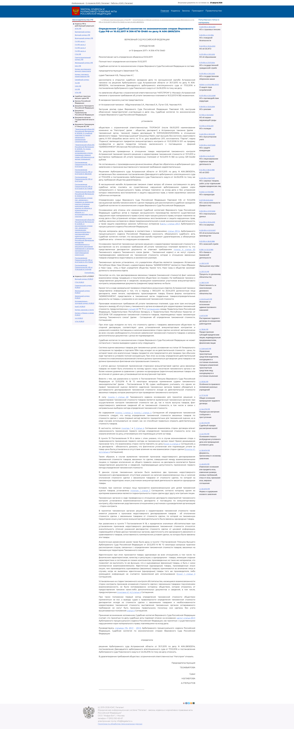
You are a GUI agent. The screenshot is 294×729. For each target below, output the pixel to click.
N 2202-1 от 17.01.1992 (206, 192)
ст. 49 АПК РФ (204, 464)
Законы (186, 11)
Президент (198, 11)
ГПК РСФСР (79, 282)
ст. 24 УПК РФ (204, 434)
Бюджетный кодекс (82, 32)
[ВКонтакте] (186, 702)
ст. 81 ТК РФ (203, 315)
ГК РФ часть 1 (80, 41)
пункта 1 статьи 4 (143, 413)
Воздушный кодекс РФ (84, 38)
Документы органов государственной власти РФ (84, 119)
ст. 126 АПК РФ (204, 450)
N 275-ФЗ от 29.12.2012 (207, 73)
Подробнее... (90, 273)
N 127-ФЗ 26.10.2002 (206, 200)
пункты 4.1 (190, 449)
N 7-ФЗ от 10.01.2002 (206, 115)
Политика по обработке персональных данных (120, 724)
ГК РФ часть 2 (80, 44)
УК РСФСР (79, 318)
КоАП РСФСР (80, 306)
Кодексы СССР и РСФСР (84, 276)
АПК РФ (78, 28)
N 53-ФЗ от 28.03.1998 (207, 241)
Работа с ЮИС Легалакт (122, 3)
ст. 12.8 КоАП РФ (205, 348)
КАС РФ (78, 66)
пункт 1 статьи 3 (186, 574)
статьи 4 (131, 611)
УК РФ (77, 89)
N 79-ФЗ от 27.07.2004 (207, 62)
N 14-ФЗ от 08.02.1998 (207, 170)
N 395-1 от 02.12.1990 (206, 249)
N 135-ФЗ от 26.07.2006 (207, 145)
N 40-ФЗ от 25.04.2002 (207, 46)
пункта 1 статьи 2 (124, 413)
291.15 (138, 628)
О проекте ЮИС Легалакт (98, 3)
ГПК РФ (78, 54)
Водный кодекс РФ (82, 35)
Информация (78, 3)
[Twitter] (189, 702)
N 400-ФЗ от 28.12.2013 (207, 27)
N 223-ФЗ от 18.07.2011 (207, 178)
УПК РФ (78, 92)
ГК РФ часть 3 (80, 48)
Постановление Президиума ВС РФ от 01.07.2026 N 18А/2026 (83, 172)
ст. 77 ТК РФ (203, 395)
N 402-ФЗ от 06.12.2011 (207, 134)
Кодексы (175, 11)
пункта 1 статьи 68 (118, 397)
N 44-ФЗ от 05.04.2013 (207, 222)
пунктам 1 (126, 428)
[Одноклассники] (191, 702)
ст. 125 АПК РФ (204, 489)
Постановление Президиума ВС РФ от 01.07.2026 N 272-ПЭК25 (84, 260)
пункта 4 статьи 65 (184, 249)
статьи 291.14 (174, 231)
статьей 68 (133, 309)
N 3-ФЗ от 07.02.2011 (206, 126)
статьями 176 (121, 628)
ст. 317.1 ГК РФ (204, 271)
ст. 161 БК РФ (203, 381)
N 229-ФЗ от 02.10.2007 (207, 230)
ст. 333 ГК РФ (204, 263)
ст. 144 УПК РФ (204, 409)
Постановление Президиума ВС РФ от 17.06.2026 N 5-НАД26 (83, 267)
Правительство (213, 11)
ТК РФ (77, 83)
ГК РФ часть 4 (80, 51)
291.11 (131, 628)
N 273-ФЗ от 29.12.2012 (207, 54)
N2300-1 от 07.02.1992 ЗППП (209, 84)
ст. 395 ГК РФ (204, 282)
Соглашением (153, 309)
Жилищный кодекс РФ (84, 63)
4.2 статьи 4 (104, 452)
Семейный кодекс (82, 80)
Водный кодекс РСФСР (84, 279)
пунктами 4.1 (123, 592)
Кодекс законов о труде (84, 310)
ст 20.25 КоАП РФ (205, 299)
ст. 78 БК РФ (203, 329)
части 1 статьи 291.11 (186, 618)
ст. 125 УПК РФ (204, 423)
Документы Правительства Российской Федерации (84, 113)
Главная (165, 11)
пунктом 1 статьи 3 (140, 491)
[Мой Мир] (193, 702)
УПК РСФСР (79, 321)
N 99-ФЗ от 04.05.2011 (206, 156)
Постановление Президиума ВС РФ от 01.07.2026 (83, 164)
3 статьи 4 (139, 428)
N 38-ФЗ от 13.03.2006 (207, 106)
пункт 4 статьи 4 (172, 444)
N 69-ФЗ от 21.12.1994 (206, 35)
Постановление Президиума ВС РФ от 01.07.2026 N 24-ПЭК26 (83, 186)
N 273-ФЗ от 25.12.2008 (207, 95)
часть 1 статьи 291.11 (170, 224)
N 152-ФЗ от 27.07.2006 (207, 211)
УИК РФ (78, 86)
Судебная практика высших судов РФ (116, 20)
